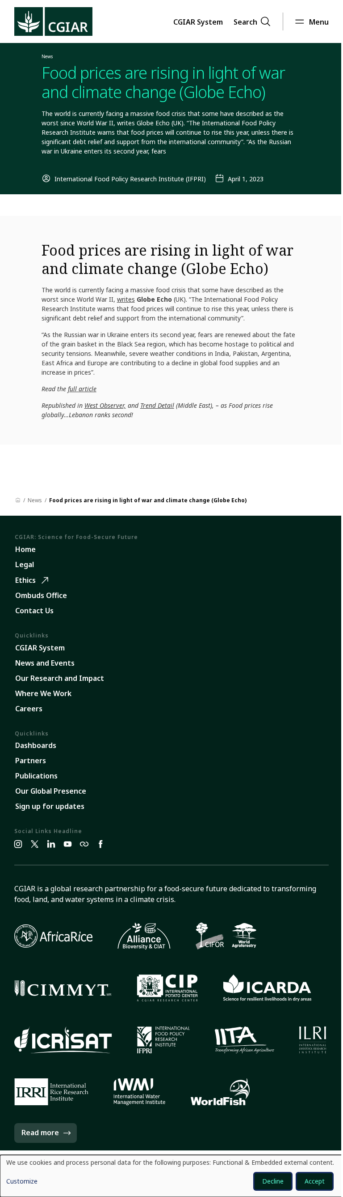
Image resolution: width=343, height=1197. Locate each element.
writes (126, 299)
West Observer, (105, 405)
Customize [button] (22, 1181)
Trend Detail (157, 405)
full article (82, 389)
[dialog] (171, 1176)
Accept (315, 1181)
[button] (198, 21)
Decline (273, 1181)
